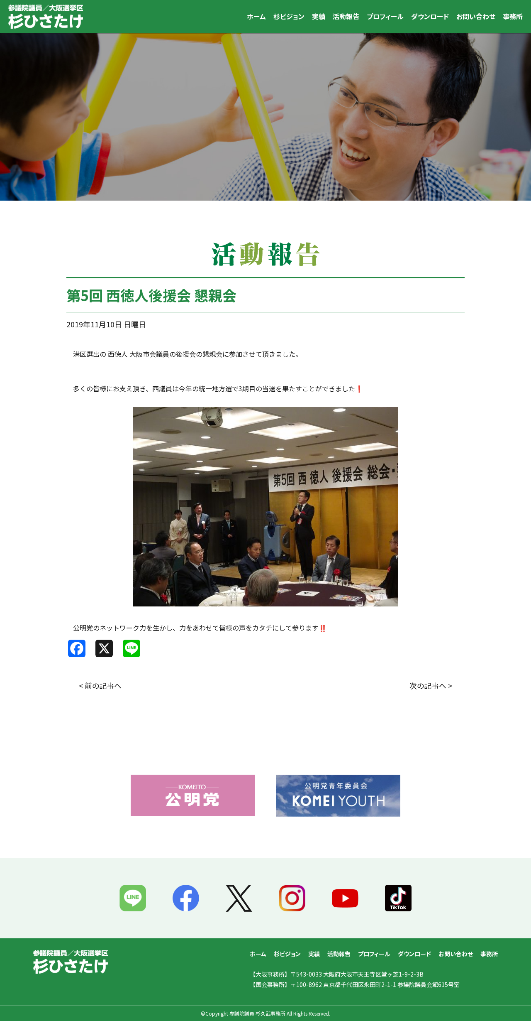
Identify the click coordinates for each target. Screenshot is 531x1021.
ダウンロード (430, 16)
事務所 (513, 16)
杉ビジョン (288, 16)
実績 (318, 16)
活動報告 (346, 16)
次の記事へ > (430, 685)
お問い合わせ (475, 16)
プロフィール (385, 16)
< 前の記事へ (100, 685)
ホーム (256, 16)
